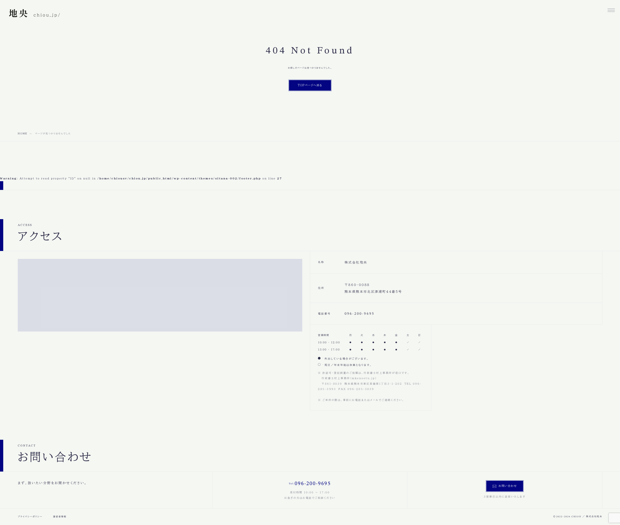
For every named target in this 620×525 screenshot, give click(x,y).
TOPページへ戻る (310, 85)
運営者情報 (60, 516)
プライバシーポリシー (30, 516)
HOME (22, 133)
